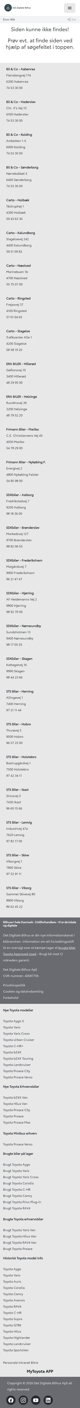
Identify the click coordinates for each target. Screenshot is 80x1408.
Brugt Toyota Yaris (16, 1171)
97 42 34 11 (14, 775)
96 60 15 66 (14, 808)
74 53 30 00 (14, 88)
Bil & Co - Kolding (19, 134)
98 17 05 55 (14, 644)
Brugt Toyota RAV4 (16, 1208)
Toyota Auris (12, 1281)
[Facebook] (11, 1400)
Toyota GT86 (12, 1325)
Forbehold (10, 998)
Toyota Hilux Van (15, 1104)
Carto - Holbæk (17, 200)
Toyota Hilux (12, 1331)
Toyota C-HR (12, 1313)
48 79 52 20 (14, 415)
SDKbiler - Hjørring (20, 593)
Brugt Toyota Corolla (18, 1183)
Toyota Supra (12, 1319)
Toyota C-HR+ (13, 1046)
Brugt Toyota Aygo (16, 1164)
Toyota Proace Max (16, 1122)
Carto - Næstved (18, 265)
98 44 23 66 (14, 677)
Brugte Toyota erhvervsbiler (23, 1219)
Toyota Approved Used (19, 954)
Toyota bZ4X (12, 1052)
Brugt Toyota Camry (17, 1196)
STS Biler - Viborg (18, 888)
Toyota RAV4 (12, 1306)
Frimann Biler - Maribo (22, 429)
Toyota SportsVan (16, 1350)
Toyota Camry (13, 1294)
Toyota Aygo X (13, 1021)
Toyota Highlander (16, 1338)
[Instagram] (23, 1400)
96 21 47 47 (14, 579)
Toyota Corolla (14, 1288)
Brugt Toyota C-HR (16, 1189)
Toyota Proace (13, 1116)
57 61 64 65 (14, 317)
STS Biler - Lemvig (19, 822)
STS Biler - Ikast (17, 790)
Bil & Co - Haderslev (21, 102)
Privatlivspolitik (14, 985)
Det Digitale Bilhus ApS (20, 969)
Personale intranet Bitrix (20, 1363)
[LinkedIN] (48, 1400)
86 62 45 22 (14, 907)
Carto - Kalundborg (20, 233)
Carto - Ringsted (18, 298)
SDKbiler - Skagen (19, 659)
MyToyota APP (40, 1371)
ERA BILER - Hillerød (21, 364)
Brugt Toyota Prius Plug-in (22, 1202)
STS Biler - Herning (19, 691)
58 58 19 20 (14, 350)
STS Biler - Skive (17, 855)
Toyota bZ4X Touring (18, 1058)
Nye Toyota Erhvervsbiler (21, 1086)
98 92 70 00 (14, 612)
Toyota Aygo (12, 1269)
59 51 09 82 (14, 251)
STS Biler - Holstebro (21, 757)
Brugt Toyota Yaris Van (19, 1230)
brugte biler (67, 948)
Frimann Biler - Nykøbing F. (26, 462)
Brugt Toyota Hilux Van (19, 1236)
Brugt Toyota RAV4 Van (20, 1242)
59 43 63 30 (14, 219)
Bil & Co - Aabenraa (20, 69)
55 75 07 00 (14, 284)
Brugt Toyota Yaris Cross (21, 1177)
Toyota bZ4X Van (15, 1097)
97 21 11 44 (13, 710)
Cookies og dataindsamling (23, 991)
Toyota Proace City (16, 1071)
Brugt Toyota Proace (17, 1249)
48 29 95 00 (14, 382)
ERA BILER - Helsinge (21, 396)
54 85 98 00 (14, 481)
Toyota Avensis (14, 1300)
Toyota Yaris (11, 1027)
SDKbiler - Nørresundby (23, 626)
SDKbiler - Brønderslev (22, 528)
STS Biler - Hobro (18, 724)
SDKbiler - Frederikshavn (24, 560)
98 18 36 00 (14, 513)
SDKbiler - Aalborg (20, 495)
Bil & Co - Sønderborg (22, 167)
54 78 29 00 (14, 448)
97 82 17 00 (14, 841)
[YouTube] (35, 1400)
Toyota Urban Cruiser (18, 1040)
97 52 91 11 (13, 874)
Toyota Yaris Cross (16, 1033)
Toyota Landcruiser (17, 1065)
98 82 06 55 (14, 546)
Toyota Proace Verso (17, 1077)
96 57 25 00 (14, 743)
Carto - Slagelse (18, 331)
